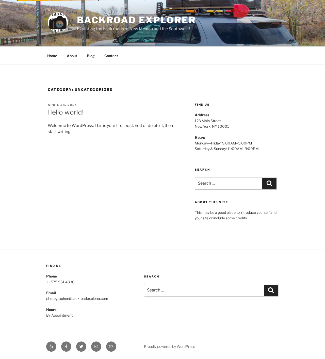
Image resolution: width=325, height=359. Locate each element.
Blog (91, 56)
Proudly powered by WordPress (169, 346)
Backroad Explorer (136, 20)
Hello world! (65, 112)
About (72, 56)
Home (52, 56)
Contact (111, 56)
